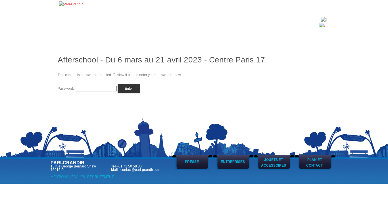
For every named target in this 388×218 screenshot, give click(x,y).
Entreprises (233, 162)
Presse (192, 162)
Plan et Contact (314, 162)
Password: (66, 89)
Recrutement (100, 177)
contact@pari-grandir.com (140, 170)
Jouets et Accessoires (273, 162)
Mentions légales (68, 177)
